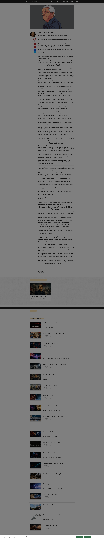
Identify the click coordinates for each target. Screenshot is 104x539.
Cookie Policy (20, 537)
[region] (52, 537)
